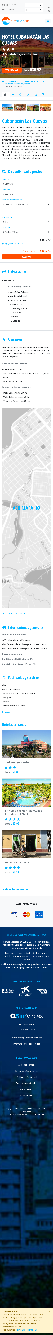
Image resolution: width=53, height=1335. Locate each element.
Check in (6, 179)
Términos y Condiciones (26, 1071)
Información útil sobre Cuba (26, 1043)
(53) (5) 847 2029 (10, 5)
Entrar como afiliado (19, 1114)
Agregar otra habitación (14, 244)
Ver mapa (23, 507)
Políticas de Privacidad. (26, 1329)
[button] (42, 93)
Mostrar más (9, 712)
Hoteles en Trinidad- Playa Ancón (17, 84)
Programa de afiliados (26, 1083)
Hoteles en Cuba (15, 81)
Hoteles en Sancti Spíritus (34, 81)
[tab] (6, 94)
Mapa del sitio (26, 1089)
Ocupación (7, 227)
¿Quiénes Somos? (26, 1064)
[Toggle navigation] (48, 21)
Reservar (26, 257)
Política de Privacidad (26, 1077)
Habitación (8, 217)
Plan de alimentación (12, 199)
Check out (7, 189)
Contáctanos (9, 9)
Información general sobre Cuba (26, 1037)
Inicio (4, 81)
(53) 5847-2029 (27, 1029)
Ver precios (11, 70)
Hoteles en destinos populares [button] (15, 888)
